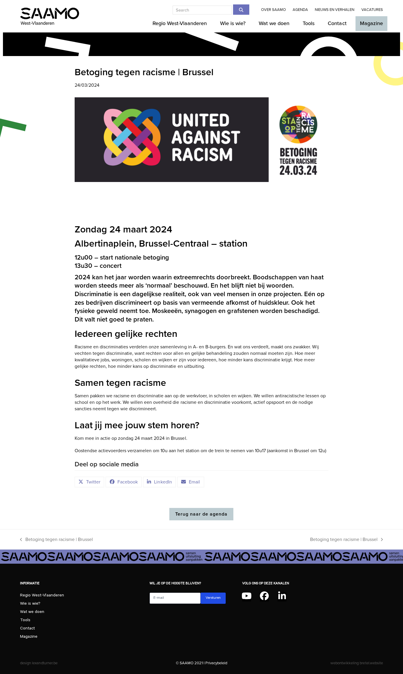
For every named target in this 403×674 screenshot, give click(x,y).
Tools (25, 620)
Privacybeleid (216, 663)
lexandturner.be (44, 663)
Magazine (28, 637)
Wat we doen (32, 612)
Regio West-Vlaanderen (42, 595)
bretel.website (371, 663)
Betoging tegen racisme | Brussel (56, 540)
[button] (89, 482)
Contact (27, 629)
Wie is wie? (30, 604)
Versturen (213, 598)
